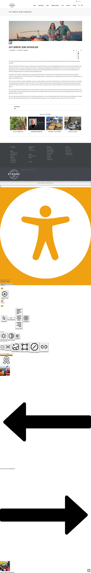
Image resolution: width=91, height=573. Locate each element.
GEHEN (34, 5)
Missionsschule (13, 159)
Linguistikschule (13, 160)
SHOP (63, 5)
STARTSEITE (12, 147)
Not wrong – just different (54, 131)
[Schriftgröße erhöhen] (2, 283)
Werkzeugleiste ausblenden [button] (6, 284)
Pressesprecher (49, 153)
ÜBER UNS (68, 5)
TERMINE (30, 161)
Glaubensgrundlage (50, 150)
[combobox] (45, 183)
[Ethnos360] (14, 174)
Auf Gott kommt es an (18, 131)
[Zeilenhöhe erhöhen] (2, 301)
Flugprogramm (13, 162)
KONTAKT (74, 5)
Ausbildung (12, 156)
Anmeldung (79, 1)
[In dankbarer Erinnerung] (36, 123)
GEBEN (47, 5)
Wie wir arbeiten (50, 148)
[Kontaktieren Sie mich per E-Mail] (15, 108)
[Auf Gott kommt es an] (18, 123)
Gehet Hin (30, 148)
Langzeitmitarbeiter (13, 153)
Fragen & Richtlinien (32, 156)
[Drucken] (73, 50)
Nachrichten (26, 50)
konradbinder (12, 50)
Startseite (65, 14)
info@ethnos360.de (68, 153)
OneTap (8, 281)
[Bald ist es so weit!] (72, 123)
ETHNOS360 (67, 147)
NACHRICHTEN (41, 5)
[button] (0, 186)
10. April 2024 (20, 50)
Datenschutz (49, 154)
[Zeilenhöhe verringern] (2, 306)
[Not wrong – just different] (54, 123)
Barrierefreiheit (50, 159)
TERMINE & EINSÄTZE (55, 5)
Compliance (49, 158)
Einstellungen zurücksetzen (6, 355)
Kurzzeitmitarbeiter (13, 154)
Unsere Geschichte (50, 151)
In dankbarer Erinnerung (36, 131)
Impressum (49, 156)
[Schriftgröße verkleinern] (2, 288)
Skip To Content (3, 353)
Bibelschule (12, 157)
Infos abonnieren (31, 150)
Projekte (30, 157)
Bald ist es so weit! (72, 131)
